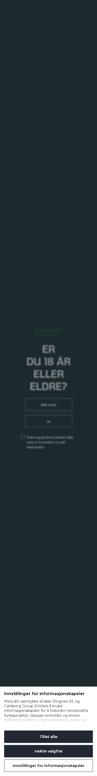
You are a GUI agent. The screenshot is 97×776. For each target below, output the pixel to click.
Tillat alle (48, 736)
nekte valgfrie (49, 751)
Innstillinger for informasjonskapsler (49, 765)
